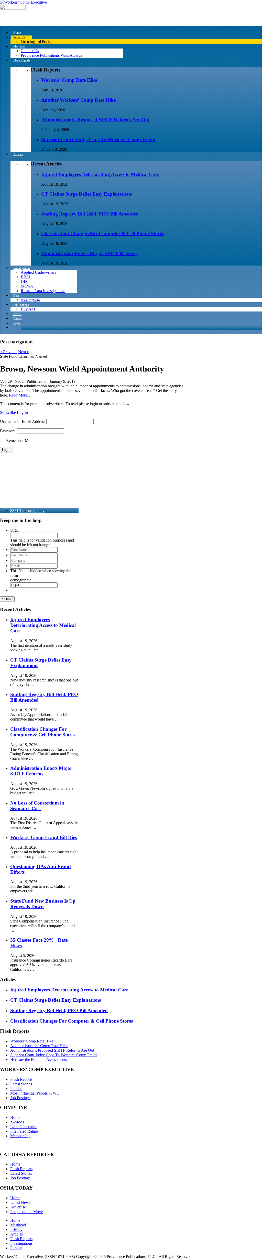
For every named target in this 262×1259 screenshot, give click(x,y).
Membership (20, 1136)
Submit (7, 599)
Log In (22, 412)
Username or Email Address (22, 421)
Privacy (16, 1229)
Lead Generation (23, 1126)
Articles (16, 1234)
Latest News (20, 1202)
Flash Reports (21, 1079)
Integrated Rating (24, 1131)
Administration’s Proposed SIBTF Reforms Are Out (95, 119)
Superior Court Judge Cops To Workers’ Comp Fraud (98, 139)
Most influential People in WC (34, 1093)
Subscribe (8, 412)
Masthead (18, 1225)
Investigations (21, 1243)
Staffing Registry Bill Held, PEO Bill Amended (90, 214)
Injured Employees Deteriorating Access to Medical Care (100, 174)
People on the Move (26, 1211)
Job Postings (20, 1098)
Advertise (18, 1207)
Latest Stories (21, 1084)
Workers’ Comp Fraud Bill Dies (43, 837)
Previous (8, 352)
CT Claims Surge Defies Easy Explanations (86, 194)
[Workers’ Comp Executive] (23, 2)
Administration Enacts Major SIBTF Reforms (89, 253)
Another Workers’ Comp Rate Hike (78, 100)
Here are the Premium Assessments (38, 1059)
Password (8, 431)
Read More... (19, 395)
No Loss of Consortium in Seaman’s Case (37, 805)
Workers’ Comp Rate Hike (69, 80)
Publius (16, 1088)
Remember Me (17, 440)
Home (15, 1117)
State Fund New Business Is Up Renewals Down (42, 903)
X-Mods (17, 1122)
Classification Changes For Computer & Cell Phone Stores (102, 233)
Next (23, 352)
